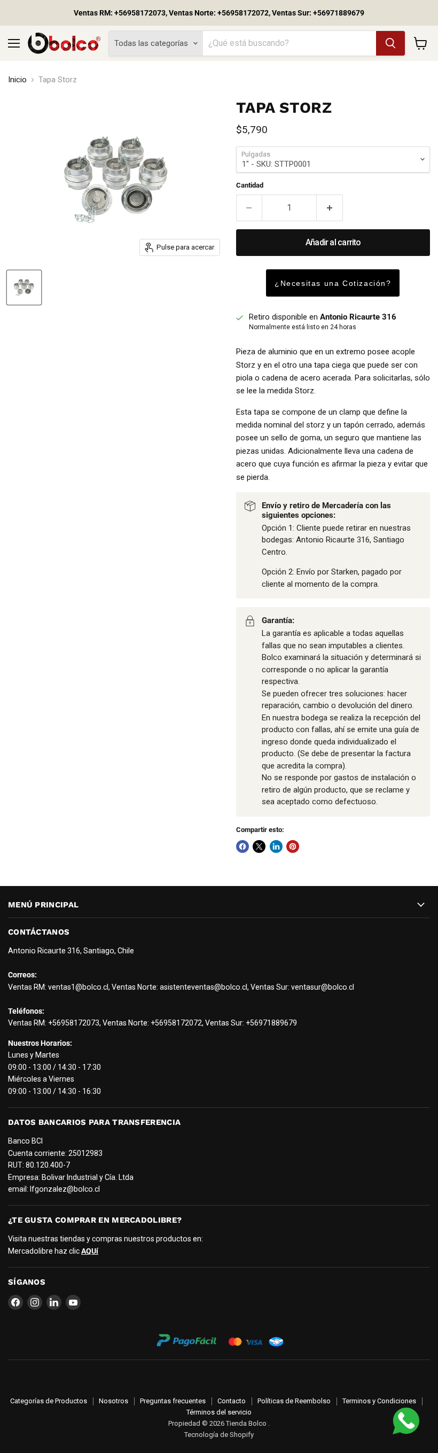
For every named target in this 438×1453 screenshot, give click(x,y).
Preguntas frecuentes (173, 1401)
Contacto (231, 1401)
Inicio (17, 79)
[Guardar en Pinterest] (292, 846)
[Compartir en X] (259, 846)
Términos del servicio (219, 1412)
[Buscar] (390, 43)
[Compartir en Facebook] (242, 846)
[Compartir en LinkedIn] (276, 846)
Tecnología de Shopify (219, 1435)
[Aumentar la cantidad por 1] (330, 208)
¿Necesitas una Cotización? (333, 283)
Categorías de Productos (48, 1401)
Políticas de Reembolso (294, 1401)
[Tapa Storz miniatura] (24, 287)
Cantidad (249, 185)
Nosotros (113, 1401)
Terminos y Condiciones (379, 1401)
